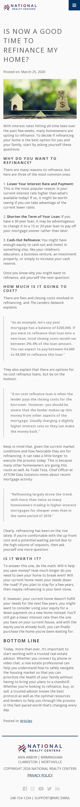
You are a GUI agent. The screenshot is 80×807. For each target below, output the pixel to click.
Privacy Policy (40, 775)
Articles (26, 720)
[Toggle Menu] (74, 5)
